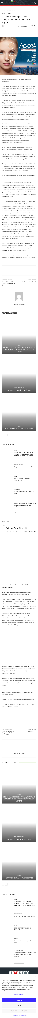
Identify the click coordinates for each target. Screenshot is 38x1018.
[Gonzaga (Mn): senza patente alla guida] (7, 491)
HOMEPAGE (17, 489)
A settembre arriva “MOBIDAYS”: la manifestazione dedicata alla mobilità (25, 505)
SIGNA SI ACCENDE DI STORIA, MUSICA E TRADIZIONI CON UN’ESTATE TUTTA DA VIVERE (19, 350)
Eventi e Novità (11, 10)
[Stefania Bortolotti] (3, 26)
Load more (18, 513)
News (19, 345)
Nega (19, 1005)
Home (3, 10)
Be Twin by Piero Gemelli (29, 282)
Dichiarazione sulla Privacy (20, 1015)
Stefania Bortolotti (12, 26)
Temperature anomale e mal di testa (19, 390)
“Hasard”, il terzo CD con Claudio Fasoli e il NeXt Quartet (8, 283)
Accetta (19, 1000)
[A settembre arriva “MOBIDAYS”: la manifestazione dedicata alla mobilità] (7, 504)
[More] (28, 32)
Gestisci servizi (18, 994)
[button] (35, 976)
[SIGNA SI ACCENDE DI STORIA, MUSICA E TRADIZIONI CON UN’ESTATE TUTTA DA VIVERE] (19, 335)
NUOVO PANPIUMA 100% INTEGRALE (19, 429)
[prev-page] (3, 435)
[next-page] (6, 435)
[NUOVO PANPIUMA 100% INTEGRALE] (19, 412)
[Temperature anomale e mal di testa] (19, 374)
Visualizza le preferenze (19, 1011)
